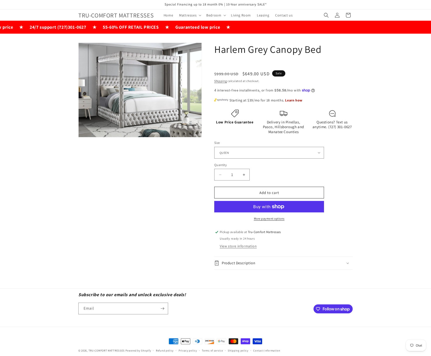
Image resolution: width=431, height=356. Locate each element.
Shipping (220, 81)
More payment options (269, 218)
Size (217, 143)
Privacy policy (188, 350)
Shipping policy (238, 350)
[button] (189, 15)
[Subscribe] (162, 308)
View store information (238, 246)
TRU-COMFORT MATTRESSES (107, 350)
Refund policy (165, 350)
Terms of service (212, 350)
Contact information (266, 350)
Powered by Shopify (138, 350)
